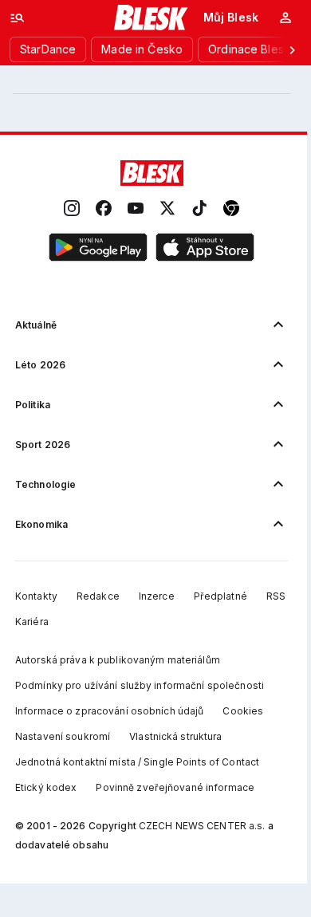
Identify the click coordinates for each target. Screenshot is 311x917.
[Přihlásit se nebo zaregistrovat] (285, 17)
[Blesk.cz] (151, 17)
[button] (98, 248)
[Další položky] (292, 49)
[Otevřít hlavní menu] (17, 17)
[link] (71, 209)
